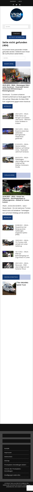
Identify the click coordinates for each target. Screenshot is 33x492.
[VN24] (16, 15)
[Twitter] (16, 5)
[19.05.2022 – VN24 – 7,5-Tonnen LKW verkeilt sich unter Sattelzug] (7, 244)
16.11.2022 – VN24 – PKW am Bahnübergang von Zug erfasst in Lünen (22, 254)
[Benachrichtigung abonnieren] (19, 5)
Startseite (13, 1)
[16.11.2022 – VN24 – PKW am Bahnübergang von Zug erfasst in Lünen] (7, 256)
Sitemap (6, 461)
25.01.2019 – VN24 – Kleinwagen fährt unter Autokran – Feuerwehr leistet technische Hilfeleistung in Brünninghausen (16, 88)
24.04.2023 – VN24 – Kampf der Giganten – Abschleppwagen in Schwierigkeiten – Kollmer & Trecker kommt (15, 199)
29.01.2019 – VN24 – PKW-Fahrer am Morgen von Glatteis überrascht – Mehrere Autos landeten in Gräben (23, 118)
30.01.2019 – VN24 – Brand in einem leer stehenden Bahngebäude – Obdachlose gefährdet (22, 133)
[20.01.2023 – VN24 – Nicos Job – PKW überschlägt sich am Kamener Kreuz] (7, 267)
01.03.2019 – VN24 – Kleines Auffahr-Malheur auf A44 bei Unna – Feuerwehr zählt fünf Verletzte (22, 148)
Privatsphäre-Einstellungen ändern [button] (15, 465)
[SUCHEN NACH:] (16, 26)
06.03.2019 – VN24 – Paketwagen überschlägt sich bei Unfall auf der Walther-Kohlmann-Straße (22, 162)
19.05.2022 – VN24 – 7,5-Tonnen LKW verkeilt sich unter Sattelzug (22, 243)
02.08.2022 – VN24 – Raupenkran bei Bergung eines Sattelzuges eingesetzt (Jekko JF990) (22, 230)
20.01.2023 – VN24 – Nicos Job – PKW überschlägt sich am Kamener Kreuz (22, 266)
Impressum (8, 452)
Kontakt (6, 448)
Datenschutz (8, 456)
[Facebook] (13, 5)
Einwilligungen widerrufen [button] (12, 475)
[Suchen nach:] (13, 58)
